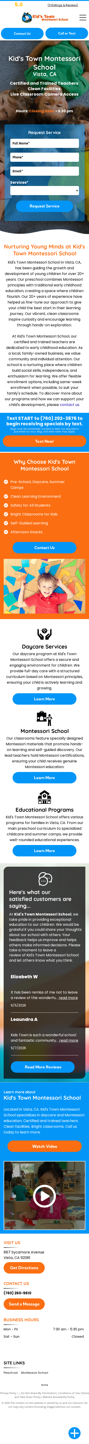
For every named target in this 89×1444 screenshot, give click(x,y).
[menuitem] (12, 1373)
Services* (19, 182)
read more (68, 997)
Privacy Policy (8, 1393)
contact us (69, 404)
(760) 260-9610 (17, 1293)
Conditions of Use (68, 1393)
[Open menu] (82, 17)
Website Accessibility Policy (59, 1397)
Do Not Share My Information (38, 1393)
